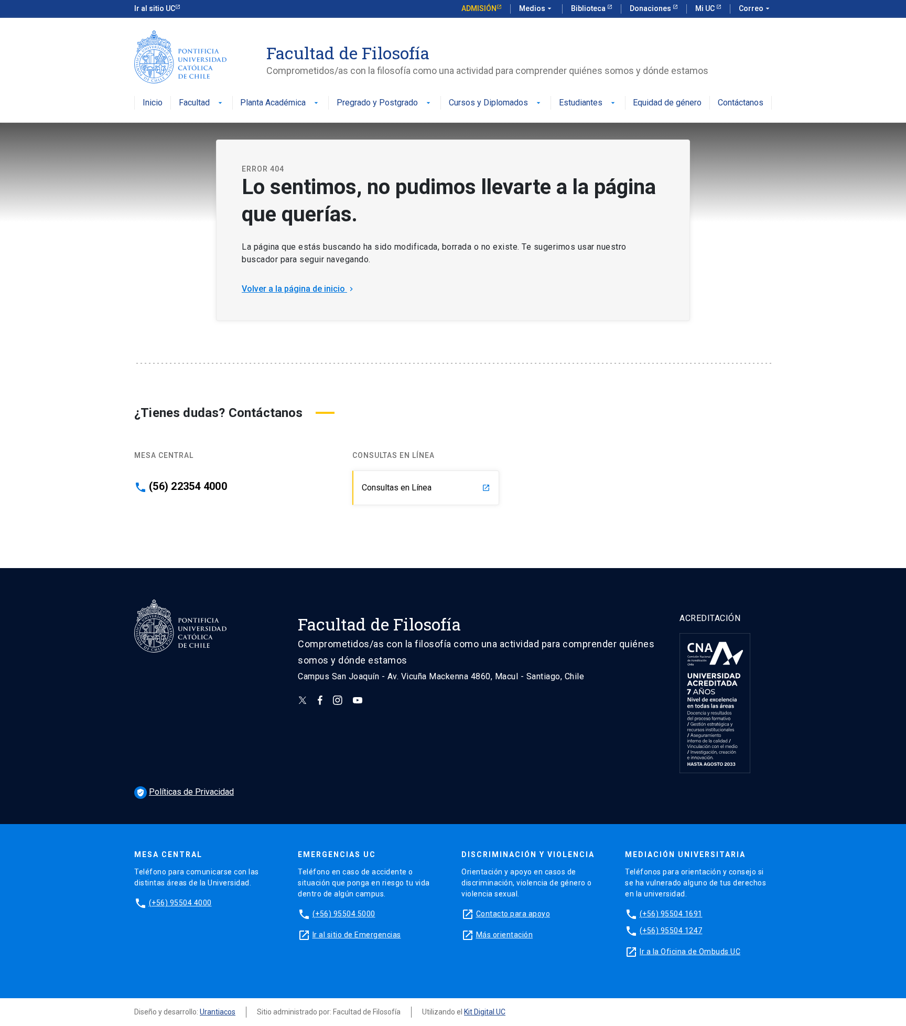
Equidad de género (667, 103)
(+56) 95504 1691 (671, 914)
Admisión (479, 8)
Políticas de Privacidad (185, 792)
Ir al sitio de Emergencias (356, 935)
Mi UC (705, 8)
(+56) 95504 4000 (180, 903)
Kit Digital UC (484, 1012)
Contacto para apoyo (513, 914)
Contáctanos (740, 103)
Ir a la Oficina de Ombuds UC (690, 951)
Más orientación (504, 935)
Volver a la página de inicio (298, 289)
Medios (536, 8)
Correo (755, 8)
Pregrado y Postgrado (385, 103)
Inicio (153, 103)
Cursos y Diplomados (496, 103)
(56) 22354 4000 (188, 486)
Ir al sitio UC (154, 8)
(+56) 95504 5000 (343, 914)
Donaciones (651, 8)
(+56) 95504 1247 (671, 930)
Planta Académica (280, 103)
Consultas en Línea (426, 488)
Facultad (201, 103)
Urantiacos (217, 1012)
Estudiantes (588, 103)
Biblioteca (589, 8)
